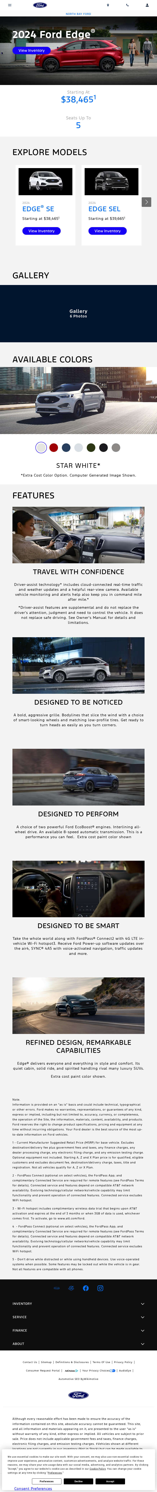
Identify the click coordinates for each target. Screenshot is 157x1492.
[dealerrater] (71, 1288)
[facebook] (86, 1288)
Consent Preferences (33, 1488)
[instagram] (100, 1288)
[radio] (41, 447)
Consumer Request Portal (43, 1370)
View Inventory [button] (32, 50)
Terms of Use (101, 1362)
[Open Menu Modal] (10, 5)
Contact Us (30, 1362)
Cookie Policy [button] (98, 1469)
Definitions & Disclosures (72, 1362)
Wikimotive (91, 1379)
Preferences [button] (55, 1473)
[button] (146, 202)
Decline (78, 1481)
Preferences (47, 1481)
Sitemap (46, 1362)
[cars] (56, 1288)
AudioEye (125, 1370)
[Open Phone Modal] (127, 5)
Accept (110, 1481)
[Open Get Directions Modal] (108, 5)
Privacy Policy (123, 1362)
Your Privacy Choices (96, 1370)
